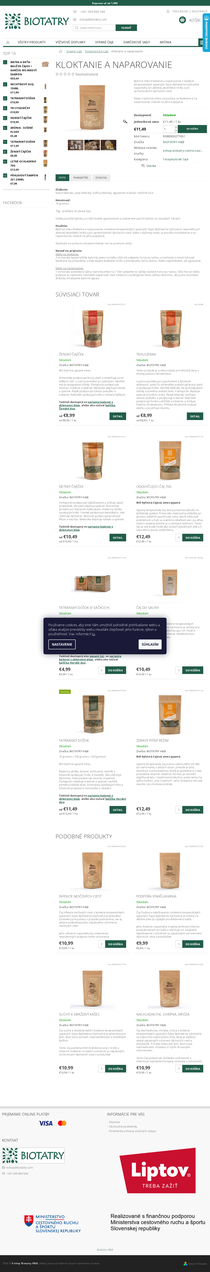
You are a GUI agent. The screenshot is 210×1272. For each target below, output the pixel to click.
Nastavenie (62, 644)
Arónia (165, 42)
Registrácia (199, 11)
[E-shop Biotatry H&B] (37, 21)
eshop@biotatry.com (20, 1167)
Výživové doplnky (70, 42)
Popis (62, 177)
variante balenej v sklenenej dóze (90, 657)
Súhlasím (150, 644)
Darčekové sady (136, 42)
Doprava (114, 1122)
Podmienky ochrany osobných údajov (132, 1131)
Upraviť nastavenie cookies (83, 1263)
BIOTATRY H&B (173, 142)
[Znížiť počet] (176, 131)
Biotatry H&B (105, 1249)
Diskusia (101, 177)
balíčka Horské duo (72, 663)
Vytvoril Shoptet (197, 1263)
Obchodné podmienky (123, 1126)
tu (93, 634)
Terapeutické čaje (175, 159)
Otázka (151, 166)
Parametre (80, 177)
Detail (118, 416)
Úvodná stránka (8, 42)
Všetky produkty (32, 42)
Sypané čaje (104, 42)
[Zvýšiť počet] (176, 127)
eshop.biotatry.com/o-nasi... (183, 151)
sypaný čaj (97, 656)
